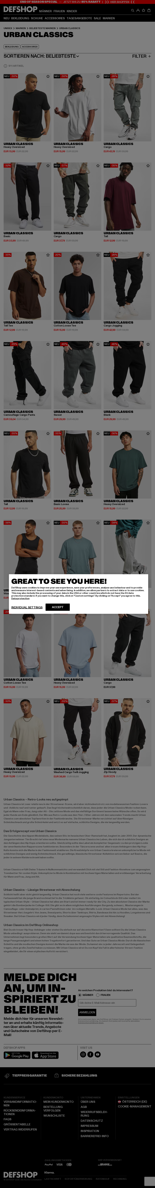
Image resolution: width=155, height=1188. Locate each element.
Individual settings (27, 607)
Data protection (20, 598)
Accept (58, 607)
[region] (78, 594)
